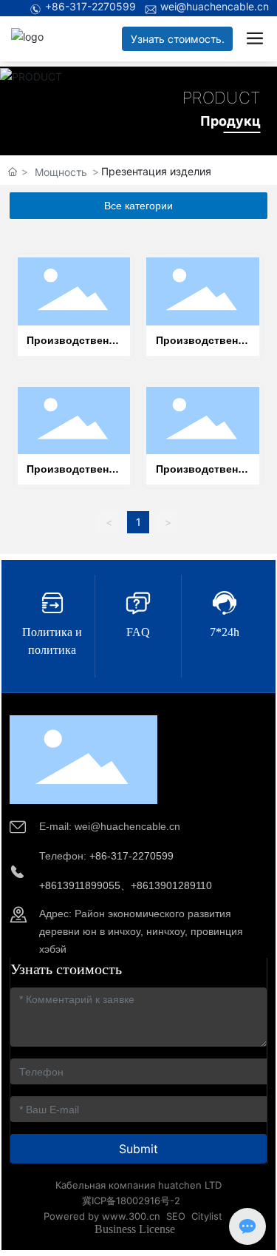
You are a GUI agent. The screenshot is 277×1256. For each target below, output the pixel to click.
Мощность (61, 172)
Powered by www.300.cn (102, 1216)
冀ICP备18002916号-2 (131, 1200)
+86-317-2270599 (90, 6)
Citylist (206, 1216)
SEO (175, 1216)
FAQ (138, 632)
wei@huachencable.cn (214, 6)
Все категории (138, 206)
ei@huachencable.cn (131, 826)
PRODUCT (221, 97)
